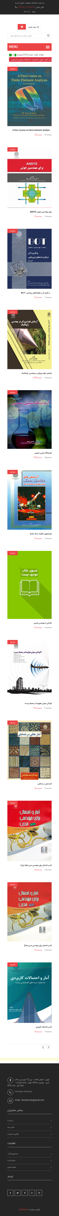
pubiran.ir (23, 1209)
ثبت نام (27, 11)
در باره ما (10, 1120)
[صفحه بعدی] (49, 1046)
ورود (33, 11)
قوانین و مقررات (13, 1134)
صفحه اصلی (11, 1167)
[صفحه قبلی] (43, 1046)
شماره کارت (11, 1160)
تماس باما (10, 1127)
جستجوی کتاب (12, 1153)
